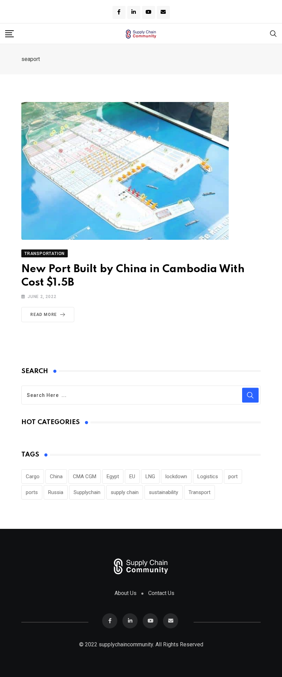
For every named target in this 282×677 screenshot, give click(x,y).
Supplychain (87, 492)
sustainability (163, 492)
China (56, 476)
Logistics (207, 476)
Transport (199, 492)
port (233, 476)
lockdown (176, 476)
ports (32, 492)
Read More (43, 314)
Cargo (33, 476)
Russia (55, 492)
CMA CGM (84, 476)
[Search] (273, 33)
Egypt (113, 476)
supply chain (125, 492)
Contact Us (161, 593)
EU (132, 476)
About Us (126, 593)
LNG (150, 476)
